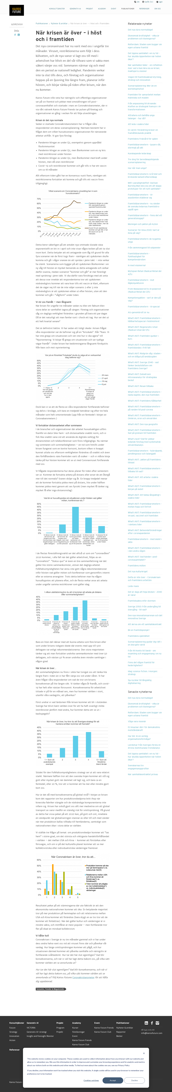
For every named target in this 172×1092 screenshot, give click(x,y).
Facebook (15, 34)
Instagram (157, 1023)
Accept (113, 1080)
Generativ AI (33, 1023)
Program (60, 1028)
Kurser (75, 1028)
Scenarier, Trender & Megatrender (50, 989)
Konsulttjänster (16, 1023)
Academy (76, 1023)
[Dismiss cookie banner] (144, 1053)
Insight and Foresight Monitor (40, 1036)
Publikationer (42, 23)
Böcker (119, 1036)
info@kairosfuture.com (151, 1033)
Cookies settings (91, 1080)
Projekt (59, 1023)
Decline (134, 1080)
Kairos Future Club (80, 1044)
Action (12, 1040)
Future (12, 1028)
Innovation (14, 1036)
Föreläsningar (78, 1032)
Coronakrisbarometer (83, 977)
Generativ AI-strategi (36, 1032)
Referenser (14, 1050)
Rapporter (121, 1032)
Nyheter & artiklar (59, 23)
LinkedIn (18, 34)
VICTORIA (31, 1028)
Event (75, 1036)
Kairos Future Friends (82, 1040)
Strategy (13, 1032)
